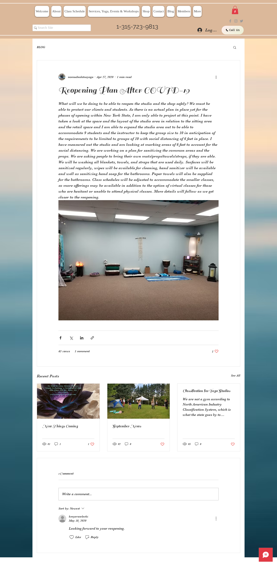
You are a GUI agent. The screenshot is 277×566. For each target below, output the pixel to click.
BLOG (41, 47)
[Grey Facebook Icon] (230, 21)
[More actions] (216, 76)
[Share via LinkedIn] (82, 338)
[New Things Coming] (68, 401)
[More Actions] (216, 518)
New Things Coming (60, 426)
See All (235, 375)
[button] (235, 10)
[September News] (138, 401)
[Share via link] (92, 338)
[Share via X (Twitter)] (71, 338)
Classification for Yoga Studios (206, 391)
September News (127, 426)
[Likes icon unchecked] (71, 537)
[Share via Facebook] (60, 338)
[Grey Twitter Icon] (241, 21)
